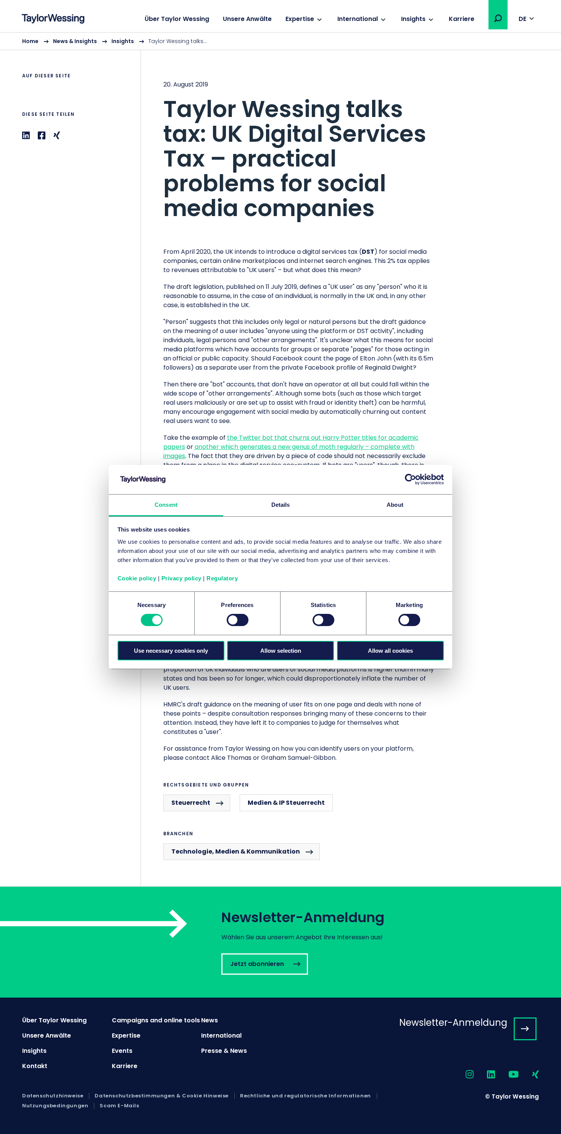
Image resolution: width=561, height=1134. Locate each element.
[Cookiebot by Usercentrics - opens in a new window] (410, 479)
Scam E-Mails (119, 1106)
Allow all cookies (390, 650)
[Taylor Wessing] (53, 19)
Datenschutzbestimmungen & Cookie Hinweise (162, 1096)
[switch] (237, 620)
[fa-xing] (529, 1074)
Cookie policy (137, 578)
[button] (498, 18)
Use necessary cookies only (171, 650)
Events (122, 1050)
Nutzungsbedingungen (55, 1106)
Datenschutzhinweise (52, 1096)
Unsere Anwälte (247, 18)
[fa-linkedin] (484, 1074)
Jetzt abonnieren (280, 942)
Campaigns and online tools (156, 1020)
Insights (413, 18)
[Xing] (56, 135)
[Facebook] (41, 135)
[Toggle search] (498, 18)
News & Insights (75, 41)
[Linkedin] (26, 135)
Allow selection (280, 650)
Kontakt (34, 1066)
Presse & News (224, 1050)
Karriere (461, 18)
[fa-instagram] (463, 1074)
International (357, 18)
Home (30, 41)
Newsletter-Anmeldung (453, 1022)
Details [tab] (280, 504)
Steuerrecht (190, 802)
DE (522, 18)
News (209, 1020)
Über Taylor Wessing (177, 18)
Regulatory (222, 578)
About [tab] (395, 504)
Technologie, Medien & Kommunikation (235, 851)
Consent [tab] (166, 504)
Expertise (299, 18)
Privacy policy (181, 578)
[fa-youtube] (507, 1074)
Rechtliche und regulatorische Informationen (305, 1096)
